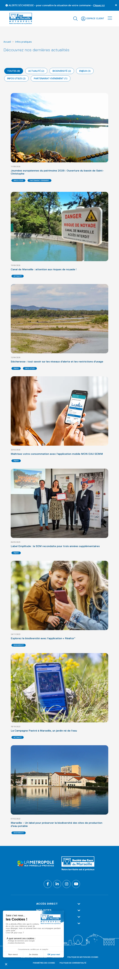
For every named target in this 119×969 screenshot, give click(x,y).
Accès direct (47, 904)
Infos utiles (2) (16, 78)
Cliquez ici (70, 5)
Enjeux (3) (85, 71)
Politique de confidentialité (73, 963)
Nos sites (44, 910)
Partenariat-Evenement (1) (50, 78)
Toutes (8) (13, 71)
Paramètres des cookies (44, 963)
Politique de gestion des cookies (82, 957)
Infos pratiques (23, 41)
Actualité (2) (36, 71)
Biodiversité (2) (62, 71)
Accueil (7, 41)
